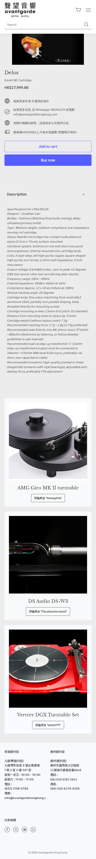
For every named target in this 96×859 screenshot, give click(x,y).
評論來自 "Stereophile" (48, 498)
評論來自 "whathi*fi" (48, 725)
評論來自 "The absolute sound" (48, 611)
